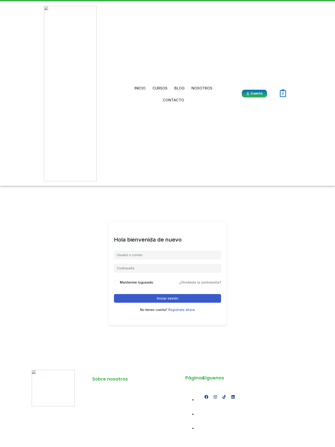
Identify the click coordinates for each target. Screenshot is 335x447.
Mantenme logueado (136, 282)
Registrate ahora (181, 310)
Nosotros (201, 88)
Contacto (173, 100)
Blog (179, 88)
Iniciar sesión (167, 298)
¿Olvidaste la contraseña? (200, 282)
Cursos (160, 88)
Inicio (140, 88)
